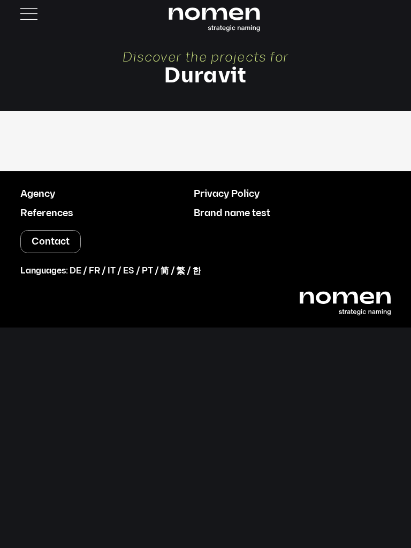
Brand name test (232, 213)
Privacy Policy (227, 194)
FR (94, 271)
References (46, 213)
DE (75, 271)
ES (128, 271)
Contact (51, 241)
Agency (37, 194)
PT (147, 271)
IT (112, 271)
